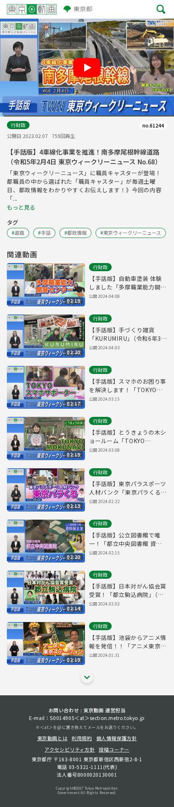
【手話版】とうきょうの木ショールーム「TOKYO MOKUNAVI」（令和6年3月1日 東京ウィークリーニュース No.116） (127, 436)
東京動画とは (52, 738)
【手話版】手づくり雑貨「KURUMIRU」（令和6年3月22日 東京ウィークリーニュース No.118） (126, 334)
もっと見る (21, 207)
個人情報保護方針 (116, 738)
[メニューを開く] (161, 9)
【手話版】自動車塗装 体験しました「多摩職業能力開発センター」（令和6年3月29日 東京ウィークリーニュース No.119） (127, 282)
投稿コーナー (114, 749)
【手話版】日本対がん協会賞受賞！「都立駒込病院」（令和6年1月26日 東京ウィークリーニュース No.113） (127, 590)
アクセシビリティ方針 (70, 749)
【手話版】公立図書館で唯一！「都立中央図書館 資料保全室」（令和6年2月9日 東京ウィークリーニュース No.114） (126, 539)
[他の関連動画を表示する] (87, 677)
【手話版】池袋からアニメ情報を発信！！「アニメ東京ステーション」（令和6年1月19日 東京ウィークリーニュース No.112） (127, 641)
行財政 (18, 124)
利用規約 (82, 738)
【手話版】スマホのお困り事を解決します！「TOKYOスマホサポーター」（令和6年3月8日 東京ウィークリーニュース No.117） (127, 385)
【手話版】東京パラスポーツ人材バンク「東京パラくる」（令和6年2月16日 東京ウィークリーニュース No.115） (128, 488)
